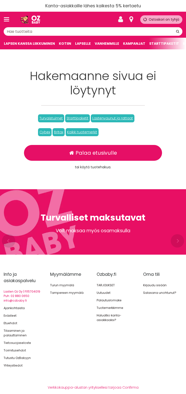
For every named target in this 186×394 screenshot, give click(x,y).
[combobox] (93, 31)
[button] (51, 118)
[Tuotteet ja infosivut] (8, 19)
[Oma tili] (122, 19)
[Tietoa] (131, 19)
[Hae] (177, 31)
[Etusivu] (30, 19)
